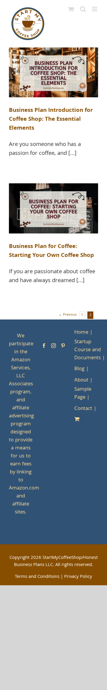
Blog (79, 369)
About (81, 380)
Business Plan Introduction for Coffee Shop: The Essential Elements (51, 119)
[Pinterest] (63, 345)
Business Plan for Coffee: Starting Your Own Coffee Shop (51, 251)
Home (81, 333)
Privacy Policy (78, 577)
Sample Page (82, 394)
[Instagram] (53, 345)
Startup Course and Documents (87, 350)
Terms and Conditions (37, 577)
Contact (83, 409)
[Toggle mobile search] (83, 9)
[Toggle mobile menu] (95, 9)
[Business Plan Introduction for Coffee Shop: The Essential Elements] (53, 72)
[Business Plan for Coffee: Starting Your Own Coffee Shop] (53, 208)
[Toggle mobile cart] (71, 9)
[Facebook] (44, 345)
